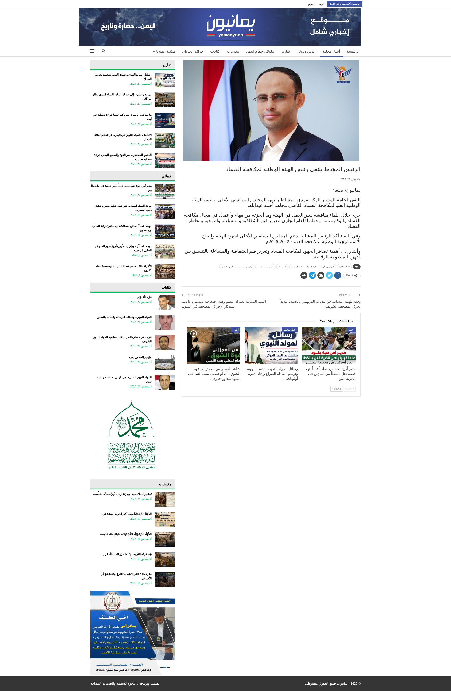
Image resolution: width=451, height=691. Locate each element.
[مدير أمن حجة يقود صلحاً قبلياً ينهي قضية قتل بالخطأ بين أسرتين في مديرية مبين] (329, 345)
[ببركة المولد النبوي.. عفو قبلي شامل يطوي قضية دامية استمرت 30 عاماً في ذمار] (165, 211)
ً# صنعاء (282, 266)
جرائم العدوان (192, 51)
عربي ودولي (306, 51)
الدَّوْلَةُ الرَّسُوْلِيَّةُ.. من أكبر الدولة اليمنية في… (126, 513)
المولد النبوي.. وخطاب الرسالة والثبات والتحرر (124, 317)
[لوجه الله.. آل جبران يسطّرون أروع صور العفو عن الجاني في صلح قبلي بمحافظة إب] (165, 251)
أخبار (351, 329)
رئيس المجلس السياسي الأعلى (237, 266)
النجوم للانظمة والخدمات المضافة (113, 683)
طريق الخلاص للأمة (140, 357)
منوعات (233, 51)
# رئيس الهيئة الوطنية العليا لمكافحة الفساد (313, 266)
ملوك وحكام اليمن (260, 51)
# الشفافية (344, 266)
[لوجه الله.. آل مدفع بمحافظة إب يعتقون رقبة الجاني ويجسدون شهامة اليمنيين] (165, 231)
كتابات (215, 51)
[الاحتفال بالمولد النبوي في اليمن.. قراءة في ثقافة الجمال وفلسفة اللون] (165, 140)
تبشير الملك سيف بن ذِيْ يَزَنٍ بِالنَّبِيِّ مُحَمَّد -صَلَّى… (122, 494)
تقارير (285, 51)
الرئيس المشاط (265, 266)
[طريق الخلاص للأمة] (165, 362)
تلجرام (311, 4)
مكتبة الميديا (165, 51)
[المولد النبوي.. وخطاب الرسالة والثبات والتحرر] (165, 322)
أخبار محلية (331, 51)
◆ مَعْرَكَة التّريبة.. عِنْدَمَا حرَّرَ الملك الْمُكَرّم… (126, 554)
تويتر (321, 4)
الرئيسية (353, 51)
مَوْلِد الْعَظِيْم (144, 297)
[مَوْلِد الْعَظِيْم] (165, 302)
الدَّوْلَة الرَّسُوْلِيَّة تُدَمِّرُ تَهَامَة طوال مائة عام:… (126, 534)
